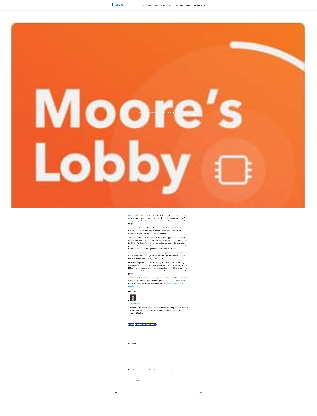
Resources (180, 5)
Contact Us (198, 5)
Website (173, 370)
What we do (147, 5)
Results (163, 5)
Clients (188, 5)
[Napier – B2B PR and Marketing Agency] (119, 5)
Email (152, 370)
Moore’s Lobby (179, 215)
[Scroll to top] (313, 412)
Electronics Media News (158, 112)
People (156, 5)
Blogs (171, 5)
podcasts (131, 324)
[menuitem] (147, 5)
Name (131, 370)
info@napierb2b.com (197, 402)
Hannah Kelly (174, 112)
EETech (131, 215)
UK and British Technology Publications (146, 324)
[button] (204, 5)
